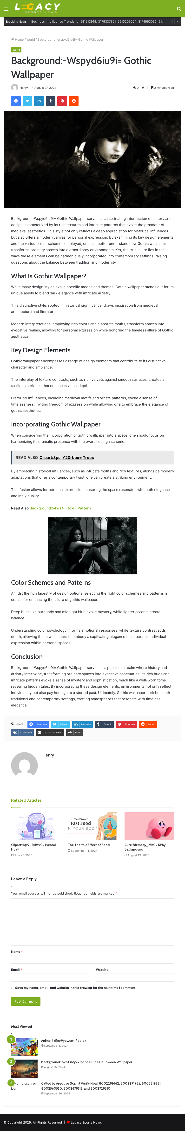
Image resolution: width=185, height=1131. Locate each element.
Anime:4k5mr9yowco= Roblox (63, 1040)
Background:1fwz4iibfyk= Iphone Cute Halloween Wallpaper (86, 1062)
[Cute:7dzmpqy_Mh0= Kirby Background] (149, 826)
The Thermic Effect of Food (89, 845)
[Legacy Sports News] (37, 8)
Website (102, 970)
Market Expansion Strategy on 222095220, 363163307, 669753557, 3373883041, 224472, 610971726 (107, 22)
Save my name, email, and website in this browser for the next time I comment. (75, 988)
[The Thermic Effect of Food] (92, 826)
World (30, 39)
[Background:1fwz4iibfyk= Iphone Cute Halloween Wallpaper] (24, 1069)
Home (19, 39)
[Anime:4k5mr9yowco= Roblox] (24, 1047)
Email (16, 970)
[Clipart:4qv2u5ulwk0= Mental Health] (35, 826)
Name (17, 951)
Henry (48, 755)
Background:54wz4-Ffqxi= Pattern (60, 508)
